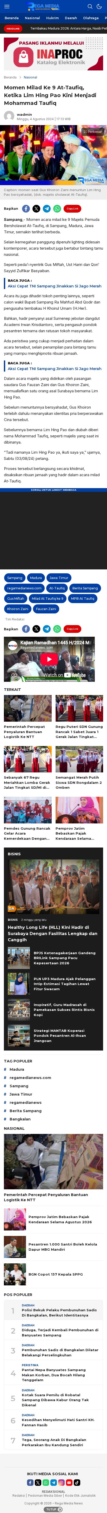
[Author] (9, 116)
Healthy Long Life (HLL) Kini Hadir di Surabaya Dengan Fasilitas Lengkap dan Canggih (52, 933)
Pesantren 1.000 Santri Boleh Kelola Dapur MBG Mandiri (63, 1246)
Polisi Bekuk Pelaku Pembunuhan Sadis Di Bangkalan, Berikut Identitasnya (59, 1312)
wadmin (24, 114)
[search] (90, 6)
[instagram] (61, 1482)
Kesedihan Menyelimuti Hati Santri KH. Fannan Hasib (58, 1422)
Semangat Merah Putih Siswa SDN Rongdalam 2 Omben (79, 782)
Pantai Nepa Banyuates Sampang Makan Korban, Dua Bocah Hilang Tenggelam (54, 1375)
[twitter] (36, 209)
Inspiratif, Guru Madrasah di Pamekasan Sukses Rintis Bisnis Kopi (64, 1010)
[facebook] (26, 209)
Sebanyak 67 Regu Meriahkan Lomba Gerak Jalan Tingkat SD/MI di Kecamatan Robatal (27, 785)
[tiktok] (77, 1482)
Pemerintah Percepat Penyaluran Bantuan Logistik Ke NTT (24, 732)
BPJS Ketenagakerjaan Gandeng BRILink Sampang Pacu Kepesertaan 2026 (65, 958)
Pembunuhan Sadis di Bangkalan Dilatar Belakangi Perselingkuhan (60, 1352)
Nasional (30, 77)
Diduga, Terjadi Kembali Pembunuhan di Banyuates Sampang (60, 1332)
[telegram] (47, 209)
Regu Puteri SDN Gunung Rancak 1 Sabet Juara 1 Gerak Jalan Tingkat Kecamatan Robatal (79, 734)
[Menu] (7, 6)
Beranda (10, 77)
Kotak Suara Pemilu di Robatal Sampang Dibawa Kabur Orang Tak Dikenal (55, 1400)
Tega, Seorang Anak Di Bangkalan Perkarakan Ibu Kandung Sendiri (54, 1442)
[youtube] (69, 1482)
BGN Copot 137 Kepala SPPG (56, 1274)
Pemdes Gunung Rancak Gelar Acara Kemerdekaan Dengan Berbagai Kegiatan (27, 836)
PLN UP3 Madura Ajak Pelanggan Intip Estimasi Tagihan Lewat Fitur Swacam (65, 984)
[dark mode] (99, 6)
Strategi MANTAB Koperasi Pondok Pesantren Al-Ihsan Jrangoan (60, 1036)
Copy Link (72, 208)
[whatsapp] (57, 209)
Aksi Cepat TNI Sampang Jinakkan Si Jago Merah (55, 286)
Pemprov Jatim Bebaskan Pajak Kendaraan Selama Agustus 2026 (73, 836)
